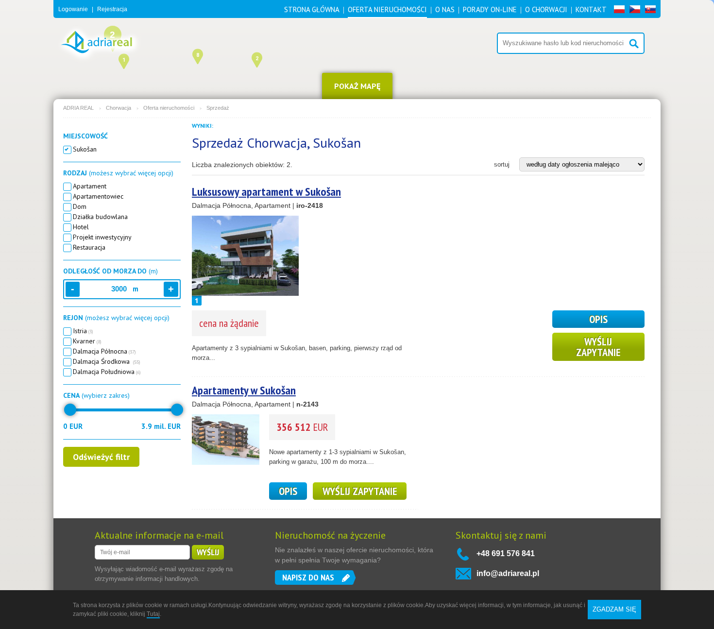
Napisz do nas (308, 577)
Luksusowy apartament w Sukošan (266, 191)
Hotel (81, 226)
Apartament (89, 186)
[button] (197, 55)
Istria (83, 330)
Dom (79, 206)
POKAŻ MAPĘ (357, 86)
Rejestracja (112, 9)
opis (598, 319)
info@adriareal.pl (507, 573)
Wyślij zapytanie (598, 347)
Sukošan (85, 149)
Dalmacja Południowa (107, 371)
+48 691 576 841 (505, 553)
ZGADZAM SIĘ (614, 609)
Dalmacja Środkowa (106, 361)
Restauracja (89, 247)
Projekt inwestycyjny (102, 237)
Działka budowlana (100, 216)
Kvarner (87, 341)
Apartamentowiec (98, 196)
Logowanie (73, 9)
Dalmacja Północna (104, 351)
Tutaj (153, 614)
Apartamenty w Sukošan (244, 390)
